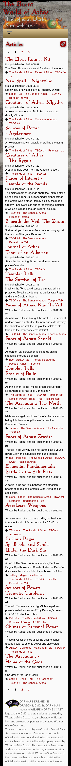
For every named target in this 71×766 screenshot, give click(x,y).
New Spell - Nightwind (29, 81)
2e (10, 76)
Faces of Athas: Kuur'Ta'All (33, 305)
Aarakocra (15, 534)
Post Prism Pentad (49, 399)
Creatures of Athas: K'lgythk (33, 102)
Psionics (53, 150)
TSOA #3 (40, 150)
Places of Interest (19, 217)
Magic (23, 575)
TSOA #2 (40, 173)
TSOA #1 (58, 497)
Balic (32, 399)
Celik (23, 679)
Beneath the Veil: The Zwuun (35, 221)
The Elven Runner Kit (27, 59)
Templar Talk (55, 300)
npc (11, 359)
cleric (12, 497)
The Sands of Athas (20, 72)
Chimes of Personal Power (31, 627)
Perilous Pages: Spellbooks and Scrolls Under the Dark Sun (27, 545)
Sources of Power (19, 622)
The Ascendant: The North (32, 403)
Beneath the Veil (19, 98)
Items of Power (18, 399)
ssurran (13, 428)
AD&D (20, 359)
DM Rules (25, 647)
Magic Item (40, 647)
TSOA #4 (14, 213)
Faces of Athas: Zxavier (28, 436)
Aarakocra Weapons (25, 505)
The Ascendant (55, 428)
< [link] (8, 52)
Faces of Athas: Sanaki (28, 338)
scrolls (52, 579)
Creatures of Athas (46, 119)
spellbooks (35, 575)
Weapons (14, 530)
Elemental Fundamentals (23, 501)
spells (12, 94)
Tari (30, 679)
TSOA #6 (60, 72)
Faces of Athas (43, 72)
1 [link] (15, 52)
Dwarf (12, 462)
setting (13, 575)
